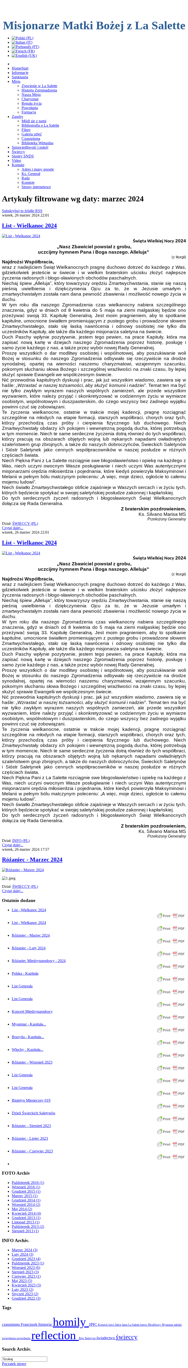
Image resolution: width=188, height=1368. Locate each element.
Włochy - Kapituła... (27, 1049)
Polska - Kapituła (25, 973)
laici (111, 1325)
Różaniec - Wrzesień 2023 (32, 1062)
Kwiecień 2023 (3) (26, 1285)
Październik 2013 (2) (28, 1226)
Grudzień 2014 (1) (26, 1200)
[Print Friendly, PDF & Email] (171, 918)
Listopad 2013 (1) (25, 1222)
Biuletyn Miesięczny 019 (31, 1100)
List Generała (22, 986)
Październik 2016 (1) (28, 1183)
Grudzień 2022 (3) (26, 1298)
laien (125, 1325)
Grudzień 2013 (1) (26, 1218)
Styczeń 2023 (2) (25, 1294)
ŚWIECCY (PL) (25, 523)
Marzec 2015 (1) (24, 1196)
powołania (9, 1338)
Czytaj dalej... (12, 528)
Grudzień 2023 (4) (26, 1259)
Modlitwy (155, 1325)
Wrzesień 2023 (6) (26, 1267)
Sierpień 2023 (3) (25, 1272)
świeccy (127, 1337)
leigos (144, 1325)
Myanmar (168, 1325)
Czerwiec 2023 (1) (26, 1276)
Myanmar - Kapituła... (29, 1024)
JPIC (93, 1324)
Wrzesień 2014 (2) (26, 1204)
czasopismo (11, 1324)
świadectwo (106, 1338)
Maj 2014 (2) (22, 1209)
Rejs (82, 1338)
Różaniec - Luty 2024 (29, 948)
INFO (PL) (21, 841)
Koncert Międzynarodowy (32, 1011)
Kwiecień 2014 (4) (26, 1213)
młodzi (178, 1325)
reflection (55, 1335)
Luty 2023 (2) (22, 1289)
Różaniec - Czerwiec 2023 (32, 1151)
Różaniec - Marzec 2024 (32, 859)
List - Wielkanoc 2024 (29, 225)
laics (118, 1325)
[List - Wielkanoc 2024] (21, 236)
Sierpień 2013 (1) (25, 1231)
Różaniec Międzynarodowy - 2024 (39, 961)
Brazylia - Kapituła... (28, 1037)
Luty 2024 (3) (22, 1254)
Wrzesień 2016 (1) (26, 1187)
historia (45, 1324)
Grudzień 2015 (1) (26, 1191)
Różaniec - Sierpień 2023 (31, 1126)
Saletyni (90, 1338)
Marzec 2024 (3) (24, 1250)
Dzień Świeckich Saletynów (34, 1113)
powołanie (24, 1338)
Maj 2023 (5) (22, 1281)
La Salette (134, 1325)
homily (71, 1321)
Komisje (103, 1325)
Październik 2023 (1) (28, 1263)
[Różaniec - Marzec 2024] (23, 870)
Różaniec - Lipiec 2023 (30, 1138)
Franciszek (29, 1324)
